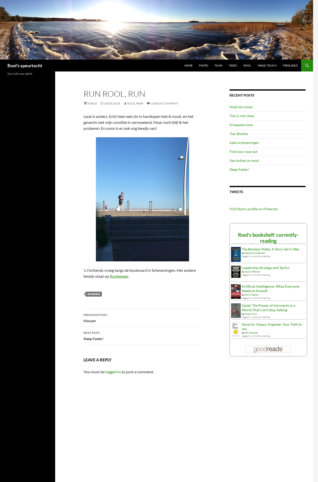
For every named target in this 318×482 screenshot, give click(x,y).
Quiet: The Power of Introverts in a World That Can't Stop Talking (268, 307)
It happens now (241, 125)
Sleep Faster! (93, 336)
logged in (113, 371)
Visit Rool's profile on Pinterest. (254, 209)
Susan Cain (251, 313)
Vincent (95, 318)
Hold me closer (241, 107)
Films (218, 65)
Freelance (290, 65)
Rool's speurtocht (24, 65)
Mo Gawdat (251, 332)
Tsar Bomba (239, 134)
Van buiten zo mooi (244, 160)
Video (233, 65)
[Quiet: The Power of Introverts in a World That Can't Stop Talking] (236, 310)
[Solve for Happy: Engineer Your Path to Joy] (236, 329)
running (94, 294)
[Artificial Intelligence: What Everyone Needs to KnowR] (236, 291)
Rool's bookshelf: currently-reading (268, 238)
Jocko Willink (252, 271)
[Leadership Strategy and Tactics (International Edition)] (236, 271)
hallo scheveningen (244, 142)
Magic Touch (267, 65)
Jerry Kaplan (252, 294)
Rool (247, 65)
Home (188, 65)
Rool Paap (135, 103)
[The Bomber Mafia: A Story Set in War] (236, 254)
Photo (203, 65)
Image (92, 103)
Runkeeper (119, 276)
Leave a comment (164, 103)
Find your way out (243, 151)
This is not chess (242, 116)
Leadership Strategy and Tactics (266, 268)
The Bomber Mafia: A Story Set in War (271, 249)
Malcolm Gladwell (255, 252)
